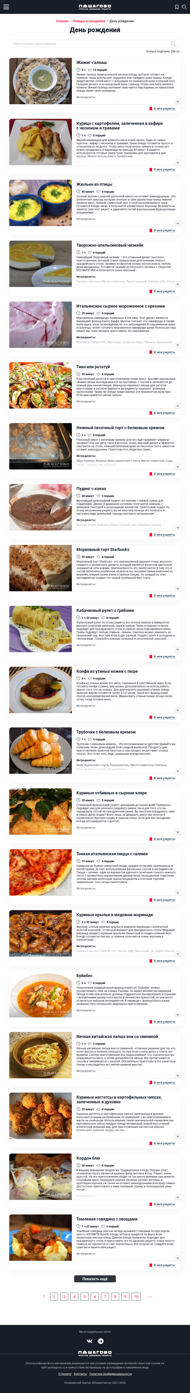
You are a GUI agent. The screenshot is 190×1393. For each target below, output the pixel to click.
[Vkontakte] (89, 1341)
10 (136, 1296)
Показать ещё (95, 1278)
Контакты (80, 1374)
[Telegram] (101, 1341)
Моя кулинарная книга (176, 7)
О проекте (64, 1374)
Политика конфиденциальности (110, 1374)
